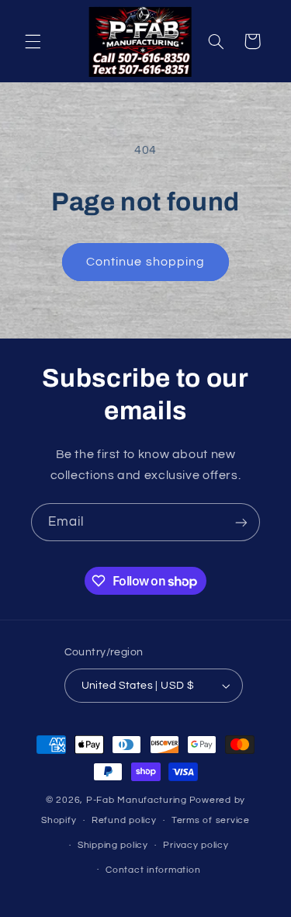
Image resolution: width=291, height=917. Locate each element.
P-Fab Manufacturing (136, 800)
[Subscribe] (241, 522)
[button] (32, 41)
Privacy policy (195, 845)
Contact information (153, 870)
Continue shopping (145, 261)
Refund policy (124, 820)
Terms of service (210, 820)
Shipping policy (113, 845)
